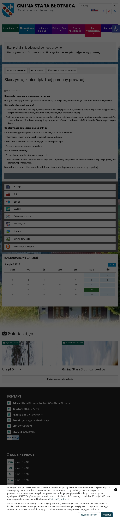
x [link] (115, 489)
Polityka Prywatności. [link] (59, 499)
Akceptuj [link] (107, 514)
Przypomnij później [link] (89, 514)
